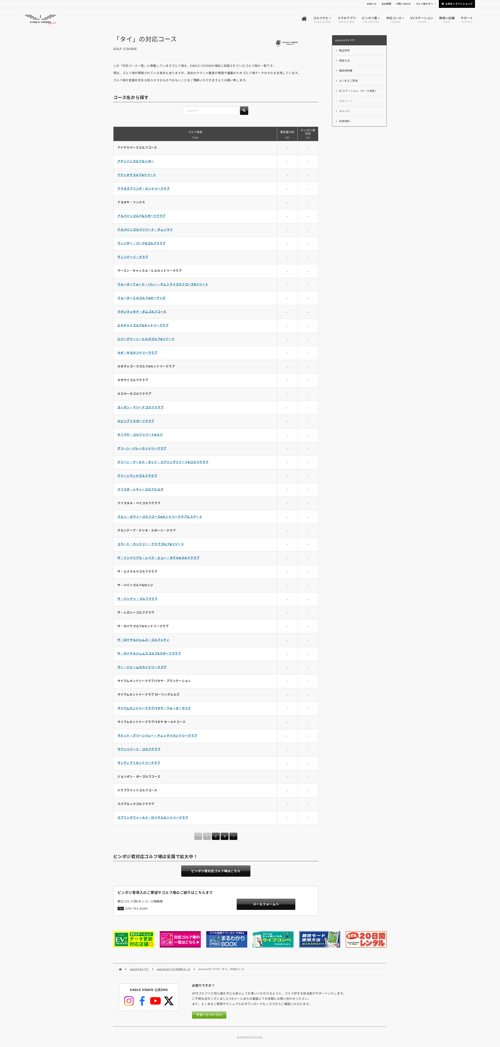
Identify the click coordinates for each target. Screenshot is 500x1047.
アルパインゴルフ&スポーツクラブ (141, 216)
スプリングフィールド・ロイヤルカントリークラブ (152, 817)
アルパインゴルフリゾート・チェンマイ (145, 229)
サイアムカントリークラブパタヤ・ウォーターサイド (154, 708)
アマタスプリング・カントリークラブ (143, 188)
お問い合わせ (403, 3)
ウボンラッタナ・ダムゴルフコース (141, 312)
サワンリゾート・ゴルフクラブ (139, 749)
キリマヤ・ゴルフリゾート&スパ (139, 435)
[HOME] (304, 20)
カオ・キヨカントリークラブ (137, 353)
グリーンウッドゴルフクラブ (137, 476)
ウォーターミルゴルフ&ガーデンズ (141, 298)
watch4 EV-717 (139, 969)
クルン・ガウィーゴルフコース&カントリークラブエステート (159, 517)
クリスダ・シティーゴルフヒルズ (140, 489)
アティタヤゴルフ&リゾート (136, 175)
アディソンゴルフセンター (135, 161)
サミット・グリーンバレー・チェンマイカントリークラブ (157, 735)
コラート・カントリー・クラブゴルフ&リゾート (150, 544)
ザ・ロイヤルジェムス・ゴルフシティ (143, 640)
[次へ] (233, 836)
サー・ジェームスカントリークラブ (142, 667)
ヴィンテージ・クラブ (132, 257)
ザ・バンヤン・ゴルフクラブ (137, 599)
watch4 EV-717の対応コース (173, 969)
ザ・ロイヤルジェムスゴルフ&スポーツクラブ (149, 653)
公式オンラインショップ (459, 3)
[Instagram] (129, 1001)
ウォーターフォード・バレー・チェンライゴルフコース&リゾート (162, 284)
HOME (120, 969)
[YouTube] (155, 1001)
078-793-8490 (136, 908)
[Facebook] (142, 1001)
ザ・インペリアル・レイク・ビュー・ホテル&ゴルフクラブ (158, 558)
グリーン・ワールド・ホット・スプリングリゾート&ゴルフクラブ (163, 462)
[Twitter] (169, 1001)
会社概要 (386, 3)
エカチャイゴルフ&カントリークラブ (143, 325)
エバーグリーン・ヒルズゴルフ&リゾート (146, 339)
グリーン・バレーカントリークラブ (141, 448)
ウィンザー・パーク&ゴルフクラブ (141, 243)
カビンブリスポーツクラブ (135, 421)
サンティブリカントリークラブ (138, 763)
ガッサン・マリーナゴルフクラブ (140, 407)
